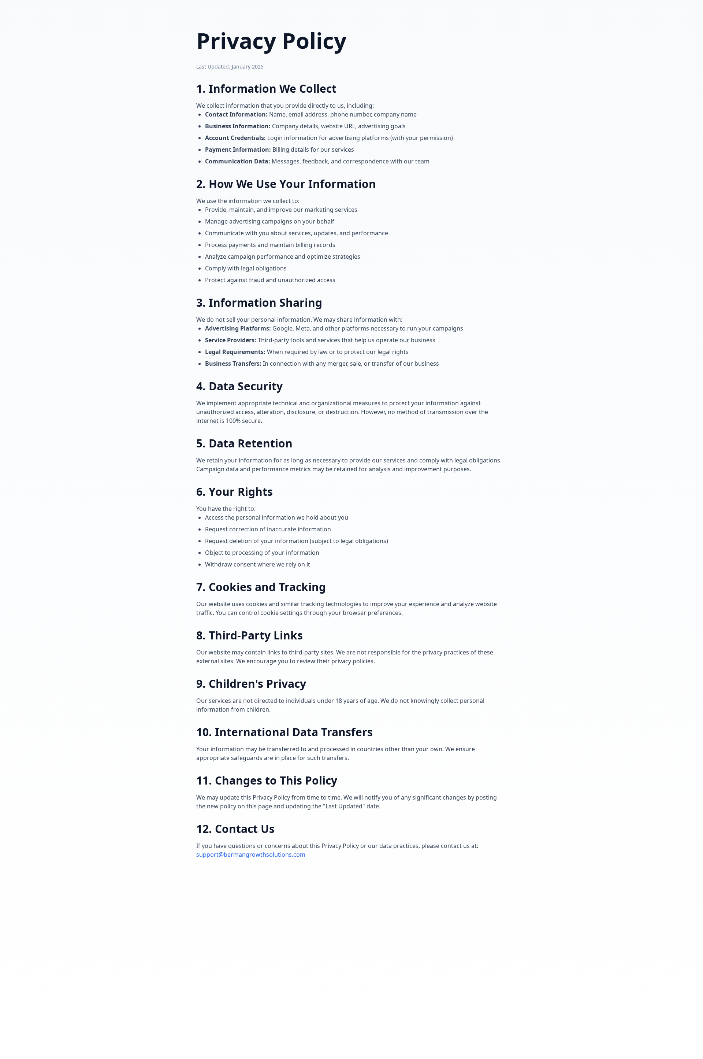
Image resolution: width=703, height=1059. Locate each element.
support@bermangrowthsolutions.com (250, 854)
